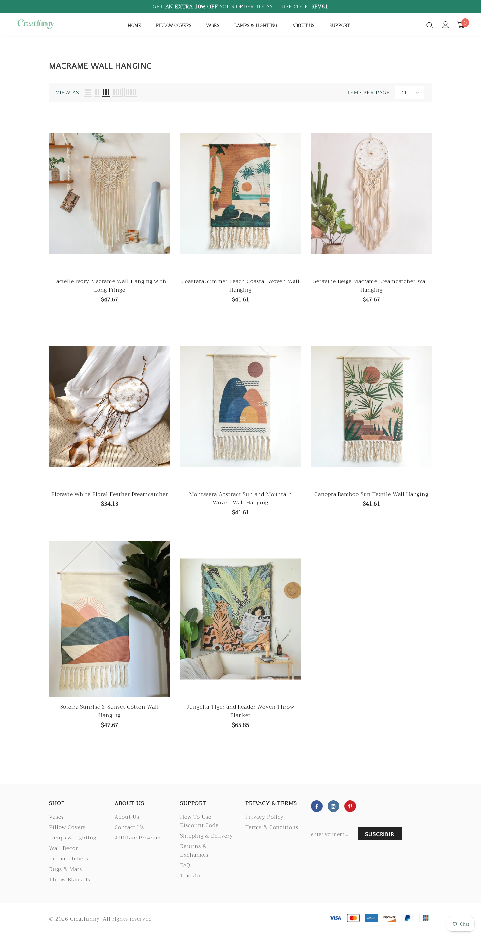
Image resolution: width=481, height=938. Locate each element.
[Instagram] (333, 806)
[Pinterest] (350, 806)
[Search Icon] (429, 25)
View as (67, 93)
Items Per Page (367, 93)
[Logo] (35, 24)
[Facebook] (317, 806)
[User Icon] (445, 24)
